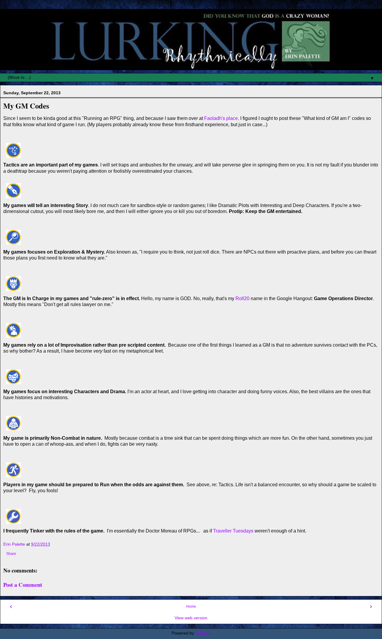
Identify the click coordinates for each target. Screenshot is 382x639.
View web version (191, 617)
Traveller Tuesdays (233, 530)
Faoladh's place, (221, 118)
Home (191, 606)
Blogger (202, 633)
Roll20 (242, 298)
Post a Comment (22, 585)
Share (11, 554)
